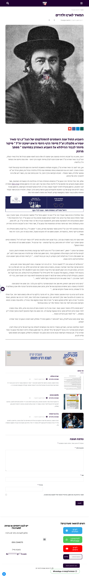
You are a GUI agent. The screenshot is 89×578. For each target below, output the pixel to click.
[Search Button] (8, 3)
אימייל (40, 485)
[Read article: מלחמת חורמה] (73, 402)
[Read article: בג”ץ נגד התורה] (73, 420)
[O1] (13, 184)
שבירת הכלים (54, 376)
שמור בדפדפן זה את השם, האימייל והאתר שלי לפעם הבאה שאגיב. (64, 495)
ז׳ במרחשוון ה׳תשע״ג (77, 20)
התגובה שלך (79, 448)
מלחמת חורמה (54, 395)
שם (82, 475)
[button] (44, 539)
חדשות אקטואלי (75, 10)
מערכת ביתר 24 (54, 379)
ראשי (82, 10)
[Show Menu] (81, 3)
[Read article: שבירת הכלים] (73, 383)
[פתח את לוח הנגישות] (4, 574)
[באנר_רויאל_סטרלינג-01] (44, 204)
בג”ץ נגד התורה (54, 414)
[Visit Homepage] (44, 3)
